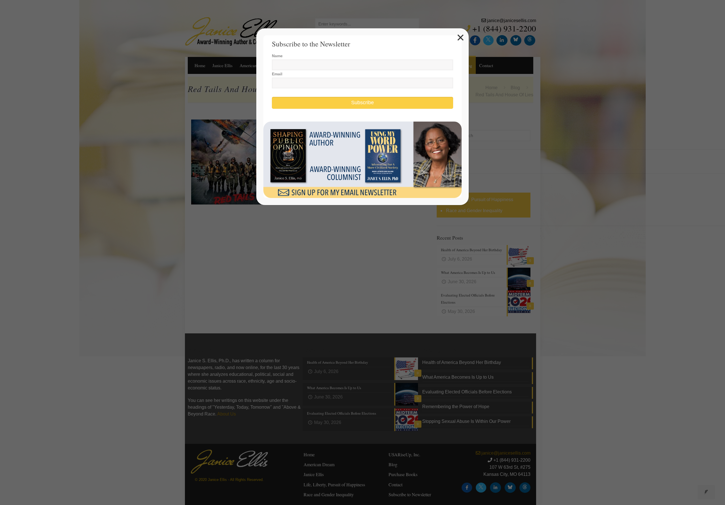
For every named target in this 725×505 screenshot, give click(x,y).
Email (277, 74)
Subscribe (362, 102)
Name (277, 56)
